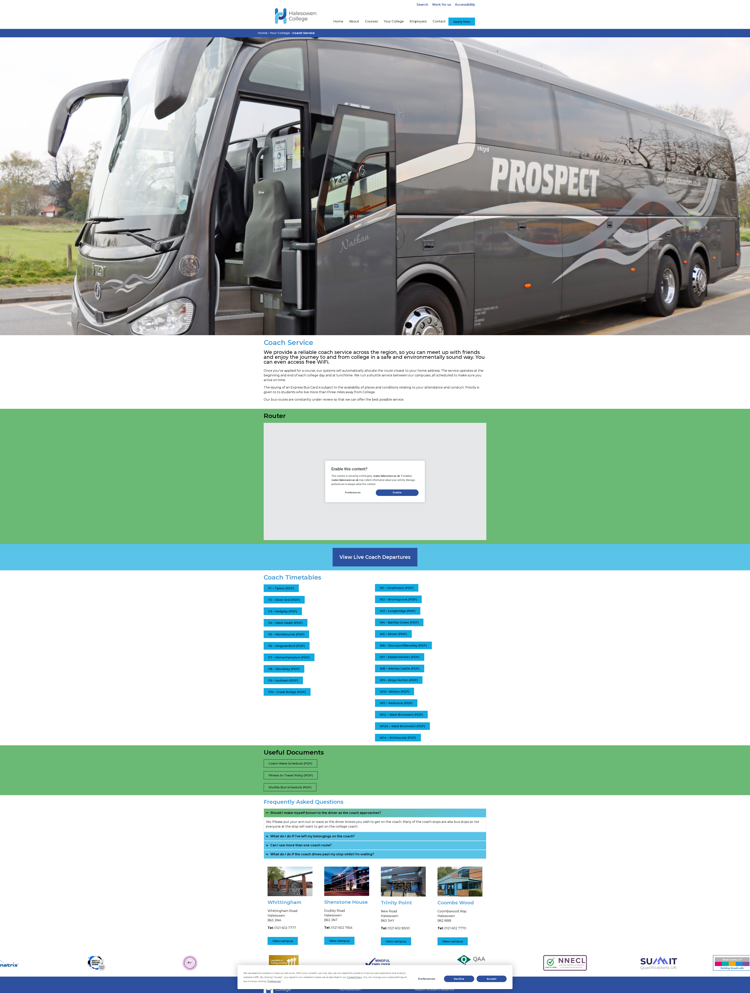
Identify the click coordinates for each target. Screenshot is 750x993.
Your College (280, 33)
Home (262, 33)
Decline (459, 978)
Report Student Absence (434, 989)
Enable (397, 492)
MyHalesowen (350, 989)
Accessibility (465, 4)
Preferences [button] (274, 981)
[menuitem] (338, 21)
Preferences (426, 978)
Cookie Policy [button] (354, 977)
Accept (491, 978)
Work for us (441, 4)
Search (422, 4)
